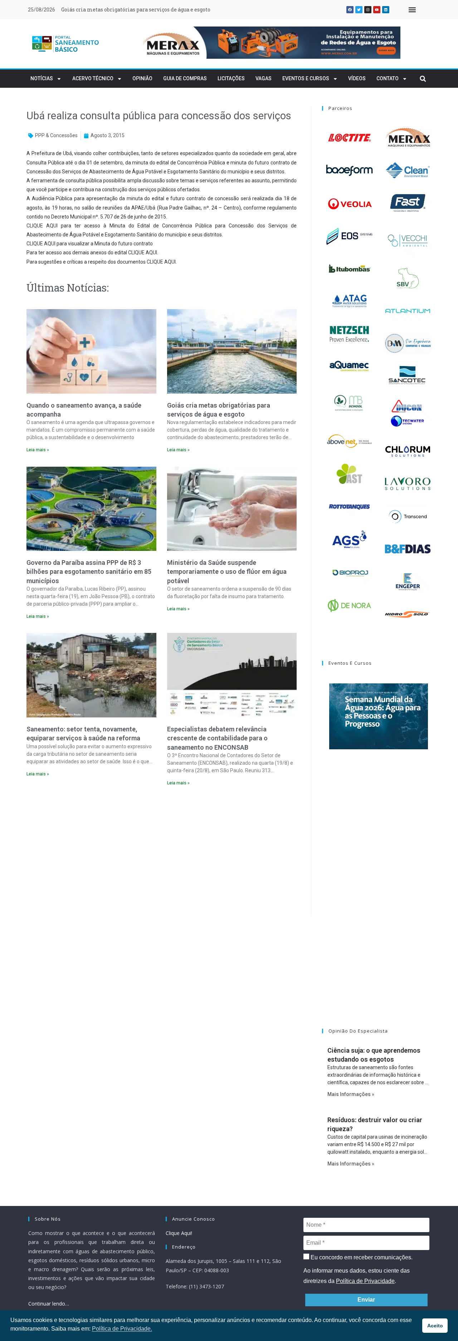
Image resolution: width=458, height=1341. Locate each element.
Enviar (366, 1300)
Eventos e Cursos (305, 78)
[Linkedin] (385, 9)
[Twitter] (358, 9)
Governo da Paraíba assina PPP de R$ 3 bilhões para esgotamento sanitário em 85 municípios (88, 571)
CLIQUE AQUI (42, 226)
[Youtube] (376, 9)
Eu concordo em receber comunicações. (361, 1257)
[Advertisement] (161, 853)
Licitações (231, 78)
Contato (387, 78)
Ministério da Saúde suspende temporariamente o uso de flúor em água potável (227, 571)
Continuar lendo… (48, 1303)
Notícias (41, 78)
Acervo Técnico (92, 78)
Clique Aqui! (179, 1233)
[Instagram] (367, 9)
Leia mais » (37, 449)
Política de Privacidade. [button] (122, 1329)
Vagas (263, 78)
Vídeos (357, 78)
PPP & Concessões (56, 135)
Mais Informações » (350, 1094)
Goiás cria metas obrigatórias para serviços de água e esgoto (135, 9)
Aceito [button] (435, 1325)
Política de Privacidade (365, 1281)
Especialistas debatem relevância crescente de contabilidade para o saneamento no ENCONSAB (217, 738)
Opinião (142, 78)
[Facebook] (350, 9)
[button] (412, 10)
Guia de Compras (185, 78)
